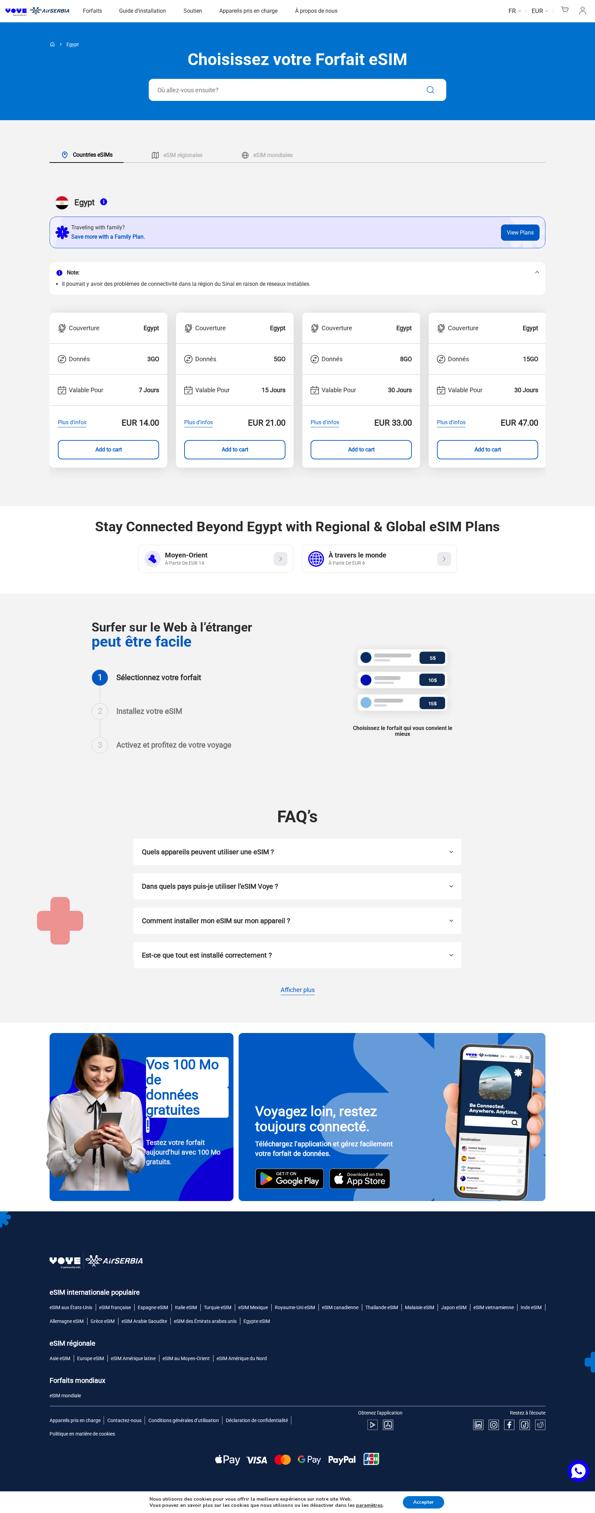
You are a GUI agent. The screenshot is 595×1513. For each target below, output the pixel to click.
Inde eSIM (531, 1307)
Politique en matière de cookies (82, 1434)
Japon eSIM (454, 1307)
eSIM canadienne (340, 1307)
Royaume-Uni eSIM (295, 1307)
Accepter (423, 1502)
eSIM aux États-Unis (71, 1307)
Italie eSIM (186, 1307)
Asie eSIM (60, 1358)
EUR (537, 10)
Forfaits (92, 11)
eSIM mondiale (65, 1395)
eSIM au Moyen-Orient (186, 1358)
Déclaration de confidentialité (257, 1420)
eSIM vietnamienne (493, 1307)
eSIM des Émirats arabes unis (205, 1321)
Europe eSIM (90, 1358)
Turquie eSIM (217, 1307)
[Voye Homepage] (37, 11)
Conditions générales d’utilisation (183, 1420)
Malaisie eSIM (419, 1307)
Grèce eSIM (103, 1321)
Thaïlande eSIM (381, 1307)
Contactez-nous (124, 1420)
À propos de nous (316, 11)
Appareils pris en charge (248, 11)
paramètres (369, 1505)
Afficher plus (298, 990)
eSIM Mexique (253, 1307)
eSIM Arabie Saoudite (144, 1321)
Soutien (193, 11)
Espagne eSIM (153, 1307)
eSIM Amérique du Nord (242, 1358)
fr (512, 10)
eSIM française (115, 1307)
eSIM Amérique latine (133, 1358)
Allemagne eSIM (67, 1321)
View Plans (520, 232)
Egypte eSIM (256, 1321)
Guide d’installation (142, 11)
